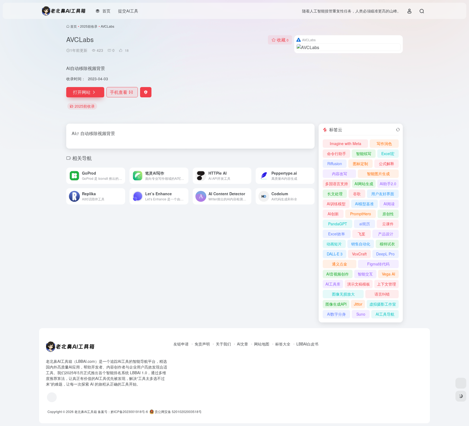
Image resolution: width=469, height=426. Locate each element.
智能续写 (363, 153)
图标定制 (360, 163)
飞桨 (361, 233)
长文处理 (335, 193)
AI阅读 (389, 203)
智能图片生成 (378, 173)
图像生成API (336, 304)
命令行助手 (336, 153)
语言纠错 (382, 294)
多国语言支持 (336, 183)
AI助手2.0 (388, 183)
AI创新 (333, 213)
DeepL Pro (385, 254)
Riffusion (334, 163)
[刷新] (398, 129)
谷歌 (357, 193)
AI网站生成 (363, 183)
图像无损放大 (343, 294)
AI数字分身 (336, 314)
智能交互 (365, 274)
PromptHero (360, 213)
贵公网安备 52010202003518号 (178, 411)
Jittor (358, 304)
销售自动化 (360, 243)
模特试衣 (387, 243)
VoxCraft (359, 254)
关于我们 (223, 344)
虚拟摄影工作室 (382, 304)
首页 (73, 26)
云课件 (388, 223)
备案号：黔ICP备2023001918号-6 (123, 411)
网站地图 (261, 344)
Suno (360, 314)
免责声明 (202, 344)
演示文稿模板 (358, 284)
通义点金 (339, 264)
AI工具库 (332, 284)
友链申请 (181, 344)
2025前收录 (88, 26)
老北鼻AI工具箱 (85, 411)
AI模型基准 (364, 203)
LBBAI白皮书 (307, 344)
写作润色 (384, 143)
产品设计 (385, 233)
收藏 (283, 40)
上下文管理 (386, 284)
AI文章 (242, 344)
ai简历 (364, 223)
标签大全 (282, 344)
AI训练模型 (336, 203)
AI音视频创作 (337, 274)
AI (74, 133)
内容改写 (339, 173)
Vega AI (388, 274)
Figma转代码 (378, 264)
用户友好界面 (382, 193)
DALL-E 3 (335, 254)
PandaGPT (337, 223)
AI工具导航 (385, 314)
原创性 (388, 213)
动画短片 (334, 243)
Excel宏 (387, 153)
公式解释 (386, 163)
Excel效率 (336, 233)
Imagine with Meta (345, 143)
